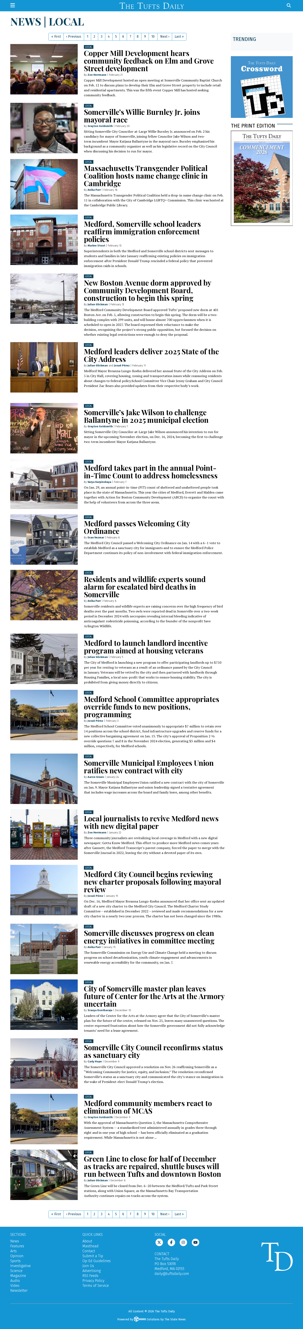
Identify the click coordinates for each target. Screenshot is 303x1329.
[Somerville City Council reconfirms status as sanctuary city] (44, 1063)
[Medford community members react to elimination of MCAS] (44, 1119)
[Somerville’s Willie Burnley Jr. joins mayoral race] (44, 128)
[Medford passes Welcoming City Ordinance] (44, 539)
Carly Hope (95, 1061)
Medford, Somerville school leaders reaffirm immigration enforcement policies (142, 231)
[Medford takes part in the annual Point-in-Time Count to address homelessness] (44, 484)
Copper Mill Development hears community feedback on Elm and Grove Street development (149, 60)
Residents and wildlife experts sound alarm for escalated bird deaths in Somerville (145, 586)
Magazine (18, 1275)
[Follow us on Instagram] (183, 1242)
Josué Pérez (122, 365)
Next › (164, 36)
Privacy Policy (93, 1280)
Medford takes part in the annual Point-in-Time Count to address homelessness (151, 471)
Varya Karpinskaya (99, 481)
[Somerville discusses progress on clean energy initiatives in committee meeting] (44, 949)
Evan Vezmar (96, 537)
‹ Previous (73, 36)
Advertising (91, 1271)
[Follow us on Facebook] (171, 1242)
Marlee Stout (96, 245)
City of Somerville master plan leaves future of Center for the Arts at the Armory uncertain (154, 996)
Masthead (90, 1246)
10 (153, 36)
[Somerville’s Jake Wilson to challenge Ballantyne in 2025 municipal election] (44, 428)
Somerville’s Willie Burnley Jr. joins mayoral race (142, 115)
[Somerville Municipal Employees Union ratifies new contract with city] (44, 779)
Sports (15, 1261)
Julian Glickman (98, 304)
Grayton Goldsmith (100, 126)
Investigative (20, 1266)
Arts (13, 1251)
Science (16, 1271)
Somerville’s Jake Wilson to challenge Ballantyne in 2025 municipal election (146, 416)
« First (56, 36)
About (87, 1241)
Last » (179, 36)
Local (88, 46)
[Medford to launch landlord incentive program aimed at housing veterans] (44, 659)
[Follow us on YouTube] (195, 1242)
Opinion (16, 1256)
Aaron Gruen (96, 776)
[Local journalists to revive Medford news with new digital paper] (44, 834)
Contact (88, 1251)
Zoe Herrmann (97, 74)
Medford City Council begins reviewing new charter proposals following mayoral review (152, 881)
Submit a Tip (92, 1256)
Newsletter (19, 1290)
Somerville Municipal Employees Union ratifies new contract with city (149, 766)
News (14, 1241)
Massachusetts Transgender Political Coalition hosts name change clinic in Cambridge (146, 175)
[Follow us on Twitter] (159, 1242)
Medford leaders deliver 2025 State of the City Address (151, 355)
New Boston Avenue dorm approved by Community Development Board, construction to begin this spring (147, 290)
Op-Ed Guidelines (96, 1261)
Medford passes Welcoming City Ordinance (137, 527)
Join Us (88, 1266)
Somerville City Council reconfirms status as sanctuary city (153, 1051)
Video (14, 1285)
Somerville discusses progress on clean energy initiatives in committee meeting (149, 936)
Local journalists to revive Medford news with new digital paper (151, 822)
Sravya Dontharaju (100, 1010)
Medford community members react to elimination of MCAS (148, 1106)
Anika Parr (94, 189)
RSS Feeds (90, 1275)
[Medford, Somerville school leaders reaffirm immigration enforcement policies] (44, 240)
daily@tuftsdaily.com (172, 1273)
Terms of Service (95, 1285)
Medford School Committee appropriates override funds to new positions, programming (151, 706)
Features (17, 1246)
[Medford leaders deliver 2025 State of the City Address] (44, 367)
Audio (15, 1280)
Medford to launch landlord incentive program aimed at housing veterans (146, 646)
